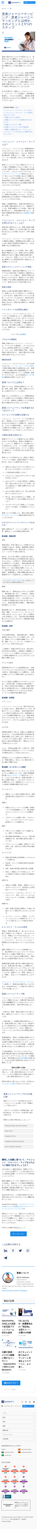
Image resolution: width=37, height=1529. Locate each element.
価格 (4, 1426)
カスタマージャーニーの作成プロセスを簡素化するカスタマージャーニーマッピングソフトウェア (18, 1206)
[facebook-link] (22, 1402)
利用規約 (23, 1519)
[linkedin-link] (30, 1402)
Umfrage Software (26, 1452)
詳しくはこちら (18, 1234)
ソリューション (8, 1434)
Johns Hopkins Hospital (13, 1147)
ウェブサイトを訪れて (9, 1084)
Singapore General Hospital (14, 1141)
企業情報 (5, 1439)
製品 (4, 1417)
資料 (4, 1422)
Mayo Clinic (9, 1131)
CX (10, 8)
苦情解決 (23, 334)
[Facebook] (13, 1250)
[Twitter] (20, 1250)
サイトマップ (5, 1519)
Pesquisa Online (9, 1452)
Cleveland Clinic (10, 1136)
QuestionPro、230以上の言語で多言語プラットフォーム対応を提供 (9, 1326)
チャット (18, 1406)
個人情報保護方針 (15, 1519)
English (4, 1449)
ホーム (4, 8)
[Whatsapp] (28, 1250)
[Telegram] (5, 1258)
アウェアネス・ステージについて (13, 580)
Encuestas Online (26, 1449)
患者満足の (27, 213)
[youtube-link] (34, 1402)
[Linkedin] (5, 1250)
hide (16, 107)
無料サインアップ (29, 2)
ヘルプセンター (9, 1406)
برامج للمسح (8, 1455)
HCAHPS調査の (24, 1058)
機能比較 (5, 1430)
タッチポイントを (16, 775)
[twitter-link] (26, 1402)
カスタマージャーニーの (10, 515)
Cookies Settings (6, 1521)
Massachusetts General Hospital (16, 1126)
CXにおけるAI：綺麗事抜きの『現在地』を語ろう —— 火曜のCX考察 (25, 1326)
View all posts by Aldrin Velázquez (14, 1291)
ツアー (5, 1413)
